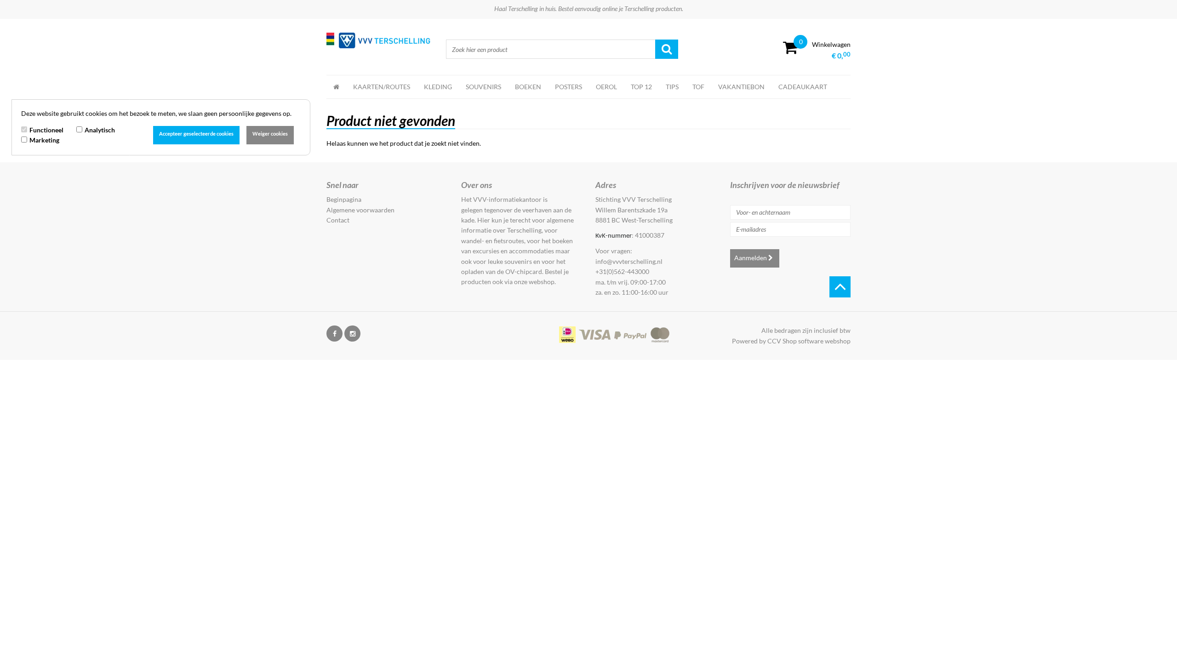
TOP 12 (641, 87)
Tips (672, 87)
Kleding (438, 87)
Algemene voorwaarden (360, 210)
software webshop (824, 341)
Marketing (44, 140)
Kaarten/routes (381, 87)
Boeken (528, 87)
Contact (337, 220)
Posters (568, 87)
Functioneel (46, 130)
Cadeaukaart (802, 87)
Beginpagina (343, 199)
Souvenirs (483, 87)
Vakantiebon (741, 87)
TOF (698, 87)
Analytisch (100, 130)
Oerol (606, 87)
